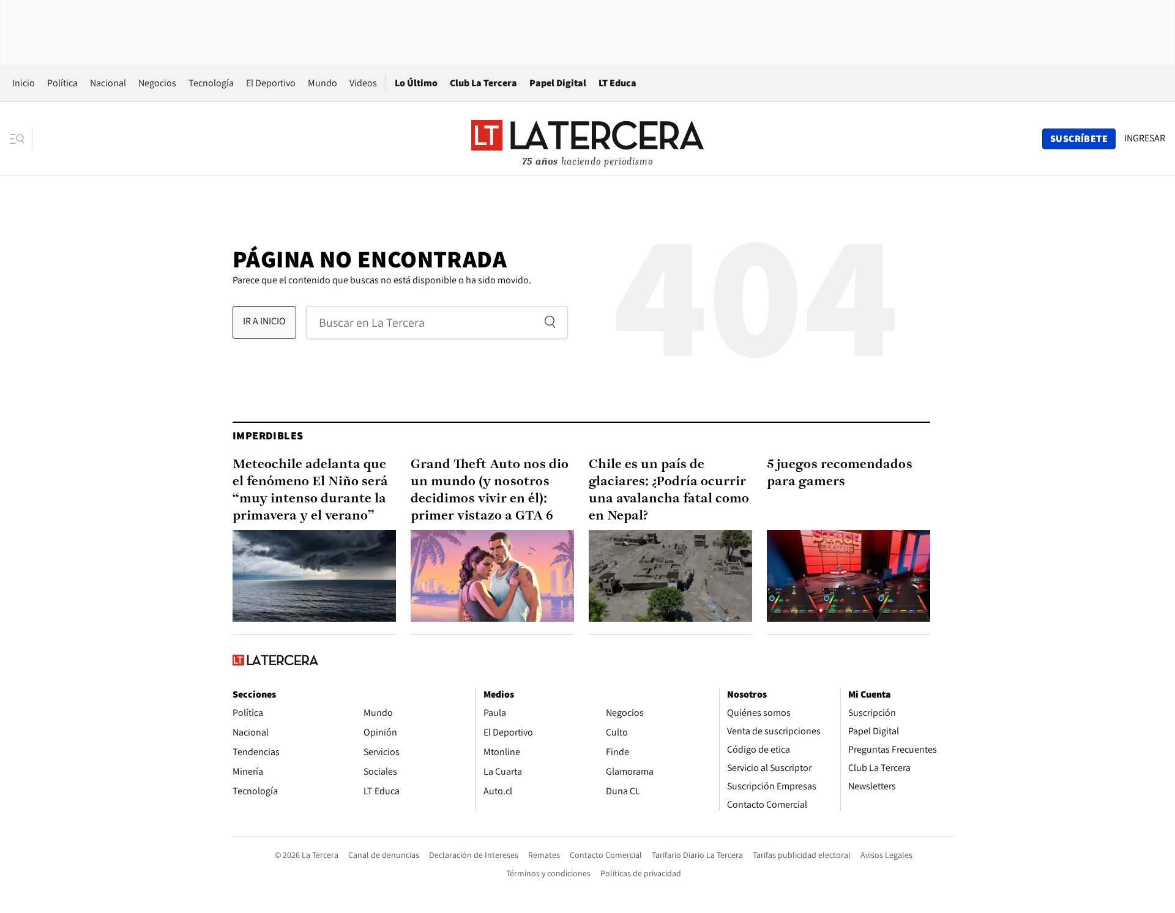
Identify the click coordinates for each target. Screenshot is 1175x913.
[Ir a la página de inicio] (587, 138)
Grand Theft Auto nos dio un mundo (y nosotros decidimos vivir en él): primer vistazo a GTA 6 (490, 490)
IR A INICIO (264, 321)
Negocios (157, 82)
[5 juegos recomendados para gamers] (848, 576)
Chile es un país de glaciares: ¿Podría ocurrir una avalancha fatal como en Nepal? (669, 490)
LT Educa (617, 82)
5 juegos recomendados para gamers (839, 473)
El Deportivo (271, 82)
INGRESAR (1144, 138)
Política (62, 82)
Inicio (23, 82)
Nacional (108, 82)
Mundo (322, 82)
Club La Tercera (483, 82)
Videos (363, 82)
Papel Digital (557, 82)
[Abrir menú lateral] (21, 139)
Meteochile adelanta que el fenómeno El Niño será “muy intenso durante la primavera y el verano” (310, 490)
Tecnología (211, 82)
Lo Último (416, 82)
